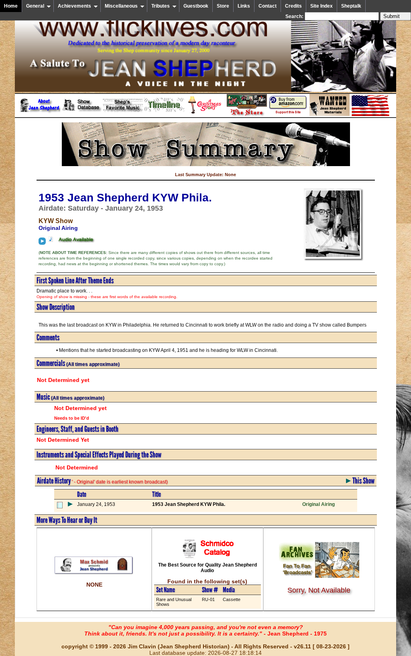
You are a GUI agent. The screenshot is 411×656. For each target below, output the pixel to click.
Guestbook (195, 6)
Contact (267, 6)
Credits (293, 6)
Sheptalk (351, 6)
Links (244, 6)
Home (11, 6)
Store (223, 6)
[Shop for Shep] (247, 114)
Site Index (321, 6)
